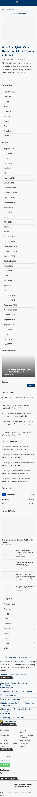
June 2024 (8, 276)
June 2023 (8, 334)
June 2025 (8, 217)
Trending (19, 643)
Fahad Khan (16, 699)
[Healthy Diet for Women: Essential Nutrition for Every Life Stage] (8, 554)
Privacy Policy (25, 743)
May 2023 (8, 339)
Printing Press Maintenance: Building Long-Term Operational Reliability (24, 564)
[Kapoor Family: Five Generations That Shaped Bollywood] (18, 366)
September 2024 (10, 261)
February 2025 (9, 237)
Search (5, 382)
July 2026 (8, 153)
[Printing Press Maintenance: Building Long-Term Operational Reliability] (8, 565)
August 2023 (9, 324)
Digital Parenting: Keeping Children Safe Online (18, 541)
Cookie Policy (25, 740)
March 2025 (8, 232)
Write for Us (4, 730)
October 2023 (9, 315)
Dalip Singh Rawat (8, 59)
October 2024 (9, 256)
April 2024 (8, 285)
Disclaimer (4, 740)
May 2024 (8, 281)
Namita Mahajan (6, 705)
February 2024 (9, 295)
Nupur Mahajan (5, 713)
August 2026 (9, 149)
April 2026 (8, 168)
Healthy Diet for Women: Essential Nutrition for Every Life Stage (24, 552)
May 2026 (8, 163)
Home (3, 9)
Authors (5, 677)
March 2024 (8, 290)
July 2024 (8, 271)
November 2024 (10, 251)
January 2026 (9, 183)
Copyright (23, 747)
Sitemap (3, 747)
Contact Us (4, 735)
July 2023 (8, 329)
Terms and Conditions (8, 743)
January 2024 (9, 300)
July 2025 (8, 212)
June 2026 (8, 158)
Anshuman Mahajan (7, 687)
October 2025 (9, 197)
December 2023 (10, 305)
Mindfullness (19, 629)
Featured (19, 609)
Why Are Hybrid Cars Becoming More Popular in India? (18, 51)
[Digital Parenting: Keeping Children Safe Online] (18, 526)
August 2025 (9, 207)
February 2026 (9, 178)
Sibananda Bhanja (10, 721)
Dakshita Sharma (9, 695)
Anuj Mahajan (28, 691)
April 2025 (8, 227)
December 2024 (10, 246)
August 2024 (9, 266)
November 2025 (10, 193)
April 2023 (8, 344)
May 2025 (8, 222)
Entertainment (19, 604)
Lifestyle (19, 624)
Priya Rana (20, 717)
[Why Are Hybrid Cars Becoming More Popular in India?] (18, 28)
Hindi (19, 619)
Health (19, 614)
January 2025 (9, 241)
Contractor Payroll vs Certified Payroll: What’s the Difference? (25, 587)
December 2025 (10, 188)
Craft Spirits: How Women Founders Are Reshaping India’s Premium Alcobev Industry (17, 424)
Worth (19, 648)
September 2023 (10, 320)
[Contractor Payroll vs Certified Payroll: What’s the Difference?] (8, 589)
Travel (19, 638)
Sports (19, 633)
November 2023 (10, 310)
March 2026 (8, 173)
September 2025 (10, 202)
